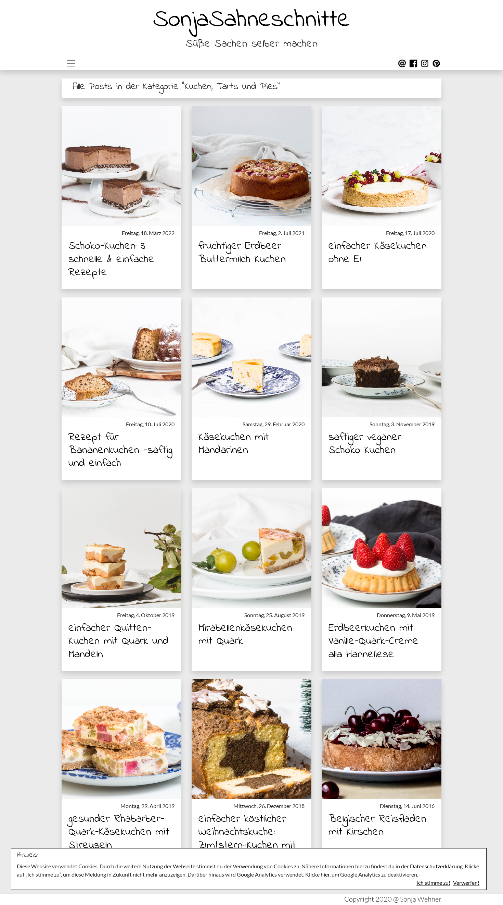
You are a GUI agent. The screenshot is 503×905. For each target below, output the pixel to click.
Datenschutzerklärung (436, 866)
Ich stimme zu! (433, 882)
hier (325, 874)
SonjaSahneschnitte (251, 20)
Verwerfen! (466, 882)
